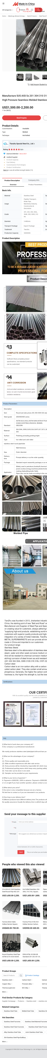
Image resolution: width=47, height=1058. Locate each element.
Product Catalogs (33, 975)
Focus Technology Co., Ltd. (28, 1049)
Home (4, 16)
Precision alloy (27, 984)
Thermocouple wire (8, 988)
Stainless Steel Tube (10, 1011)
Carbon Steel (26, 980)
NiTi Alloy (25, 988)
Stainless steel (7, 980)
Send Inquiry (22, 118)
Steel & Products (32, 16)
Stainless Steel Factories (12, 1022)
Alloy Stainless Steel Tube (12, 1032)
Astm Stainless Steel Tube (34, 1032)
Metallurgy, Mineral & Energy (16, 16)
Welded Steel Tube (28, 1011)
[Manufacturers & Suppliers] (24, 4)
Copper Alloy (6, 984)
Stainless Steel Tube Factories (14, 1027)
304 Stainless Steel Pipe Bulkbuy (15, 1037)
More (4, 1041)
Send (21, 852)
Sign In (5, 170)
